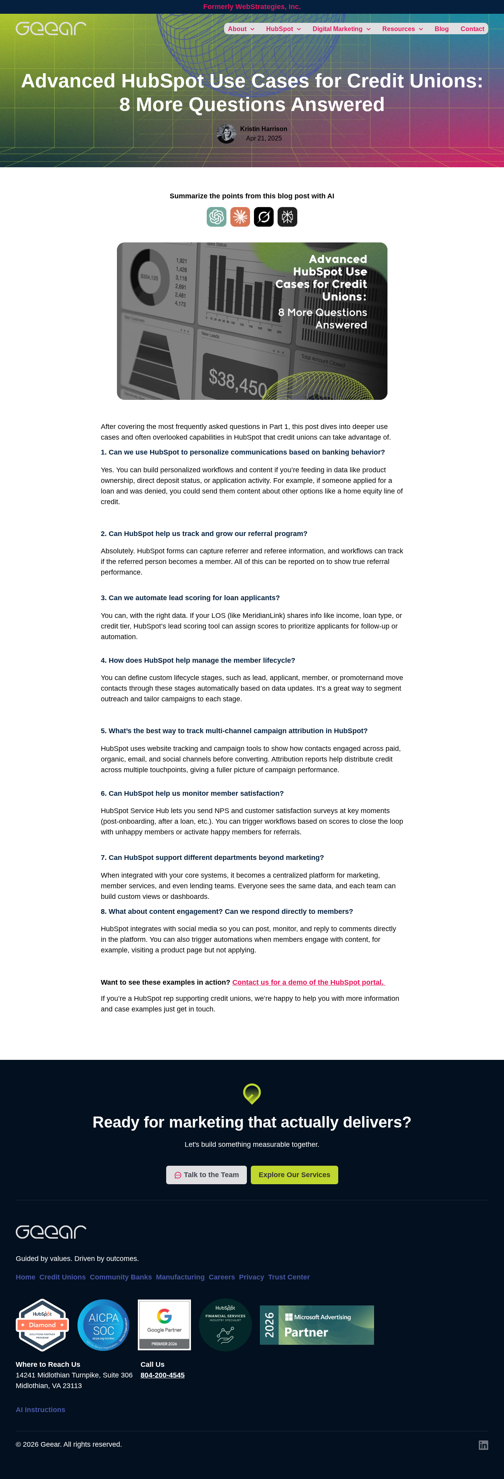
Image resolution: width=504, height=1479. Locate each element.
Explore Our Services (294, 1175)
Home (25, 1277)
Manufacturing (180, 1277)
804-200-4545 (163, 1375)
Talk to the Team (211, 1175)
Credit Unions (62, 1277)
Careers (222, 1277)
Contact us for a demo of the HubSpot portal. (308, 982)
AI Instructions (40, 1410)
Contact (472, 29)
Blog (442, 29)
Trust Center (289, 1277)
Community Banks (121, 1277)
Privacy (251, 1277)
